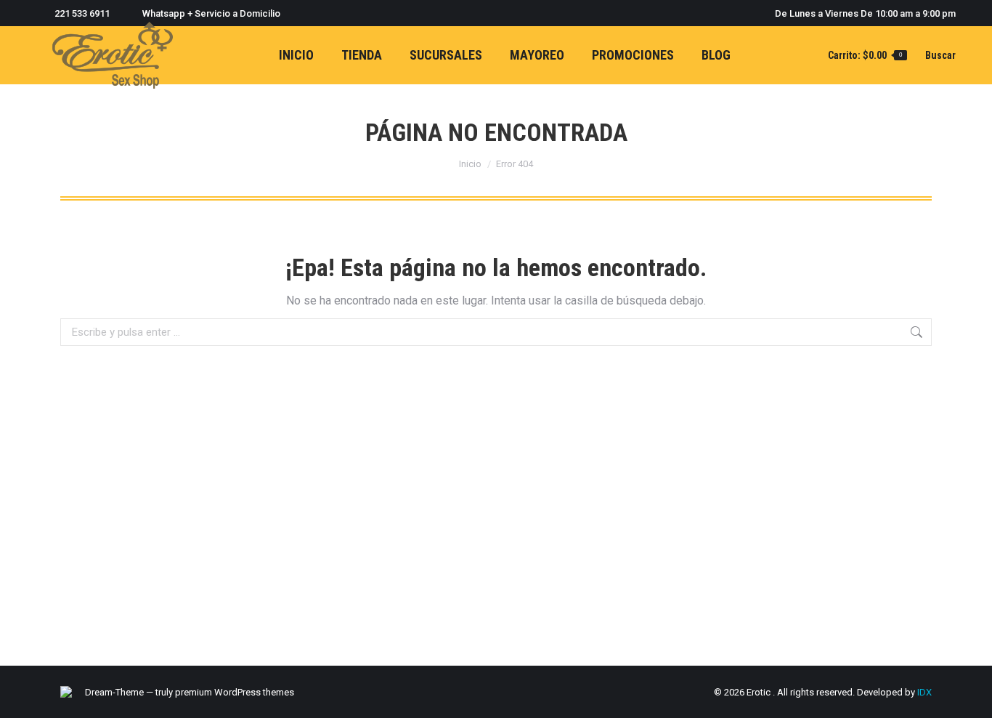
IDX (924, 692)
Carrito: (865, 55)
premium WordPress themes (234, 692)
